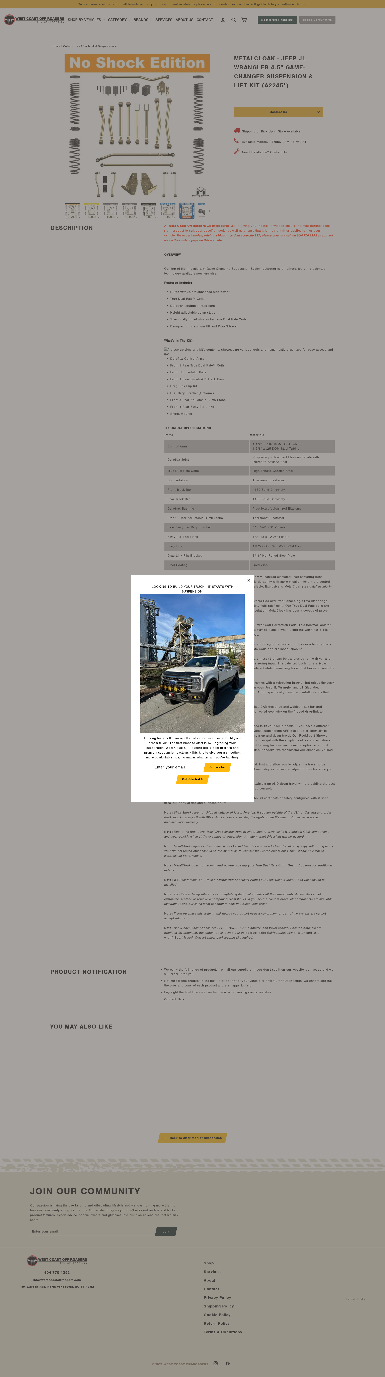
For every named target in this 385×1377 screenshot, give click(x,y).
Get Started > (192, 779)
